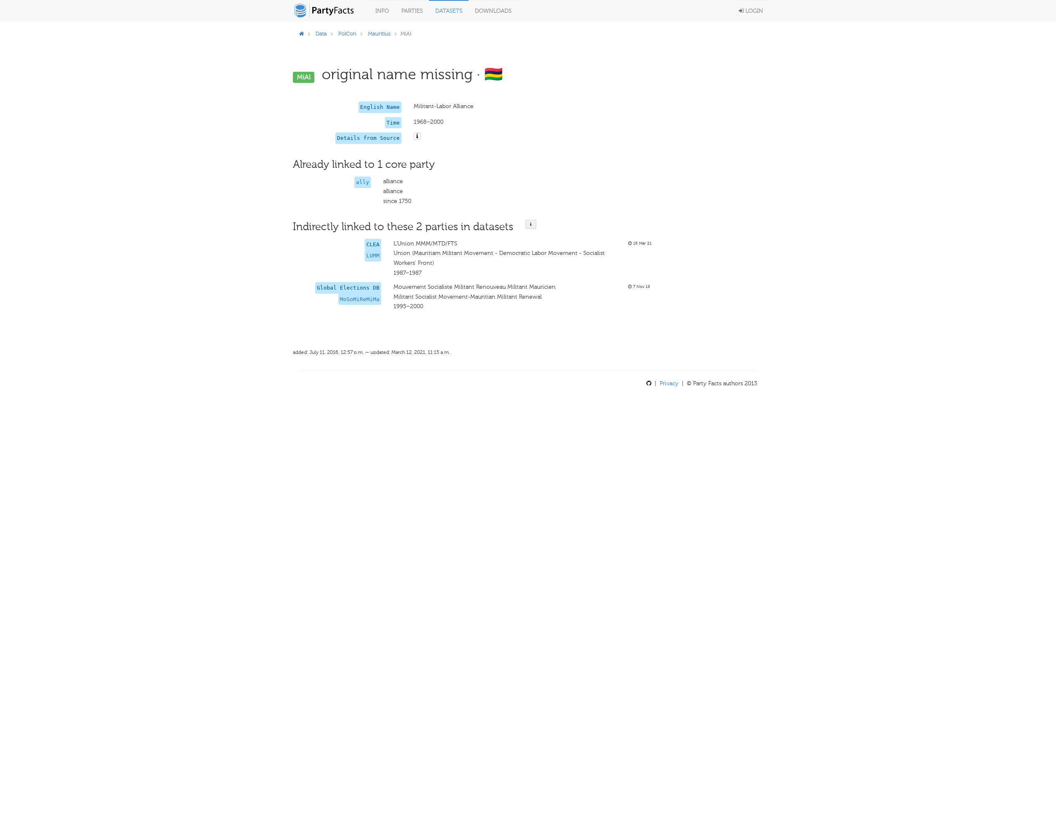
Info (382, 10)
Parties (412, 10)
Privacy (669, 383)
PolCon (347, 34)
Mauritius (379, 34)
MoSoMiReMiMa (360, 299)
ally (362, 182)
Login (753, 10)
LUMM (373, 255)
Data (321, 34)
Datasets (448, 10)
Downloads (493, 10)
